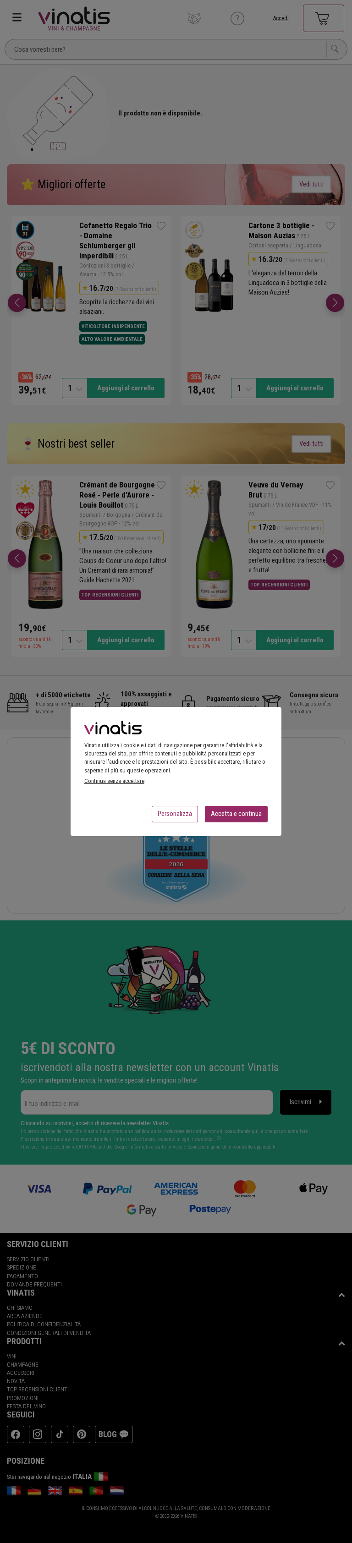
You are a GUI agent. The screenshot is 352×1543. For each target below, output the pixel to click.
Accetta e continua (236, 814)
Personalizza (175, 814)
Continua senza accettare (114, 780)
